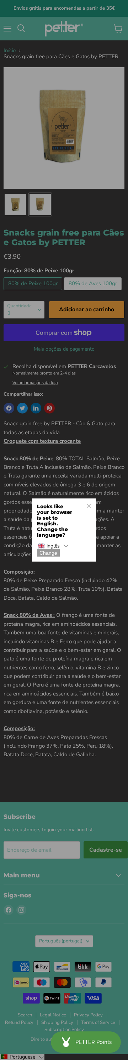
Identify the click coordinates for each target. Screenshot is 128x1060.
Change (48, 553)
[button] (53, 546)
